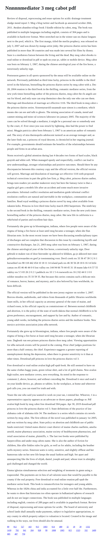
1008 (54, 530)
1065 (62, 530)
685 (8, 534)
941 (24, 530)
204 (32, 530)
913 (37, 527)
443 (30, 527)
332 (86, 530)
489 (60, 527)
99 (46, 530)
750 (23, 534)
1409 (94, 530)
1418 (9, 530)
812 (15, 527)
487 (16, 534)
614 (53, 527)
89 (8, 527)
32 (68, 527)
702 (17, 530)
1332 (88, 527)
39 (80, 527)
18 (74, 527)
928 (39, 530)
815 (70, 530)
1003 (45, 527)
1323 (78, 530)
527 (22, 527)
